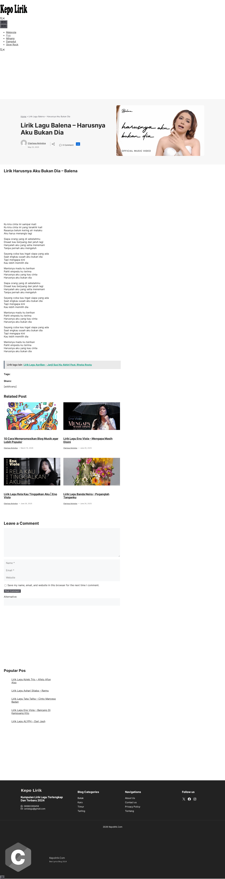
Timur (81, 806)
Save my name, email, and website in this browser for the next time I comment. (53, 585)
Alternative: (10, 596)
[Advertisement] (112, 77)
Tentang (129, 810)
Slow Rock (12, 44)
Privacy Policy (132, 806)
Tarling (81, 810)
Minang (10, 38)
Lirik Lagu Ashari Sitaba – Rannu (30, 690)
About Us (130, 798)
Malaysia (11, 32)
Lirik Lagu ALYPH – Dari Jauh (28, 721)
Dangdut (11, 41)
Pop (8, 35)
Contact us (131, 802)
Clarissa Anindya (37, 143)
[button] (2, 18)
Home (23, 116)
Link (78, 144)
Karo (80, 802)
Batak (81, 798)
